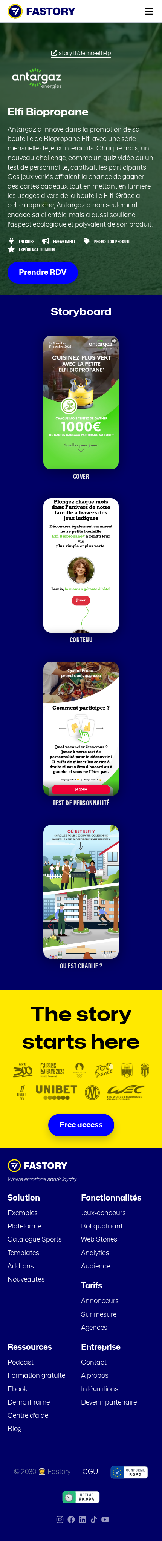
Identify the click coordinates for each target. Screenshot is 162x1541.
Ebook (18, 1389)
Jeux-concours (103, 1213)
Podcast (21, 1362)
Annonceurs (100, 1301)
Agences (94, 1328)
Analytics (95, 1253)
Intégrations (99, 1389)
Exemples (23, 1213)
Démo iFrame (29, 1402)
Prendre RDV (43, 272)
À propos (95, 1375)
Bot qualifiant (102, 1226)
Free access (81, 1125)
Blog (14, 1429)
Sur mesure (98, 1314)
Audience (95, 1266)
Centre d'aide (28, 1415)
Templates (23, 1253)
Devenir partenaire (109, 1402)
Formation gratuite (36, 1375)
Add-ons (21, 1266)
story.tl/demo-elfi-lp (84, 53)
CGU (90, 1472)
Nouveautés (26, 1279)
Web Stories (99, 1239)
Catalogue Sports (35, 1239)
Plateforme (24, 1226)
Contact (94, 1362)
